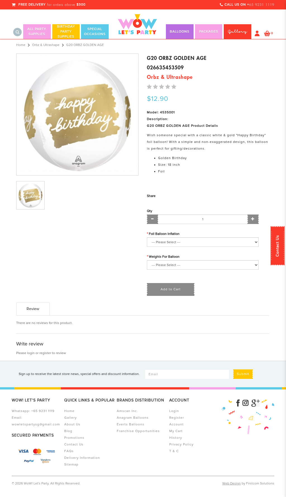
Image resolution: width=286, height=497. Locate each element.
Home (20, 45)
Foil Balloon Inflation (164, 234)
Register (176, 418)
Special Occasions (95, 31)
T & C (174, 451)
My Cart (176, 431)
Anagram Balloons (133, 418)
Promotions (74, 438)
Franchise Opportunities (138, 431)
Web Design (231, 483)
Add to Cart (171, 289)
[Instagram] (245, 403)
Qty (149, 211)
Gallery (70, 418)
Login (174, 411)
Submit (243, 374)
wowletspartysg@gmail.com (36, 424)
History (175, 438)
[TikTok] (255, 403)
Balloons (179, 32)
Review (33, 308)
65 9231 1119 (261, 4)
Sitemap (71, 464)
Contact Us (277, 246)
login (31, 353)
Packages (208, 32)
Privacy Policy (181, 444)
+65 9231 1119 (42, 411)
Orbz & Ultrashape (45, 45)
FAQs (69, 451)
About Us (72, 424)
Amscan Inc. (127, 411)
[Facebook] (238, 403)
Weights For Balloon (164, 257)
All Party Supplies (36, 31)
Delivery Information (82, 458)
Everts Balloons (130, 424)
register (45, 353)
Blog (68, 431)
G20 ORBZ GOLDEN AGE (85, 45)
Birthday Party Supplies (66, 32)
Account (176, 424)
